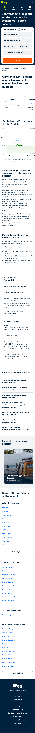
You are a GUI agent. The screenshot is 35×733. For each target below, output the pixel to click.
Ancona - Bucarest (8, 567)
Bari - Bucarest (7, 571)
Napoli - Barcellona (8, 662)
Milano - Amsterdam (9, 636)
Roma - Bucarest (7, 593)
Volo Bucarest (14, 68)
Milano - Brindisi (7, 644)
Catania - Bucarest (8, 578)
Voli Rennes (6, 545)
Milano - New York (8, 651)
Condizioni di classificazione (17, 713)
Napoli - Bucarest (8, 586)
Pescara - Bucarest (8, 589)
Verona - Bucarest (8, 600)
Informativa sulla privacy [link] (18, 720)
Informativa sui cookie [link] (17, 716)
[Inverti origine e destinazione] (29, 37)
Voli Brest (5, 519)
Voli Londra (6, 526)
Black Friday (18, 703)
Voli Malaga (6, 534)
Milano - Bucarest (8, 582)
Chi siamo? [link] (17, 696)
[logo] (4, 2)
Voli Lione (5, 522)
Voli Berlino (6, 511)
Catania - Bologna (8, 629)
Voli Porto (5, 541)
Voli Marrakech (7, 537)
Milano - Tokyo (7, 658)
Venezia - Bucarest (8, 597)
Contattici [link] (17, 706)
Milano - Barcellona (8, 640)
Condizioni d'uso (17, 710)
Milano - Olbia (7, 655)
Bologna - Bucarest (8, 574)
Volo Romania (5, 68)
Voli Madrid (6, 530)
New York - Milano (8, 666)
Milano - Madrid (7, 647)
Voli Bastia (5, 508)
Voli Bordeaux (6, 515)
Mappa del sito (17, 723)
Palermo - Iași (6, 615)
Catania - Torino (7, 632)
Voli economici (17, 699)
